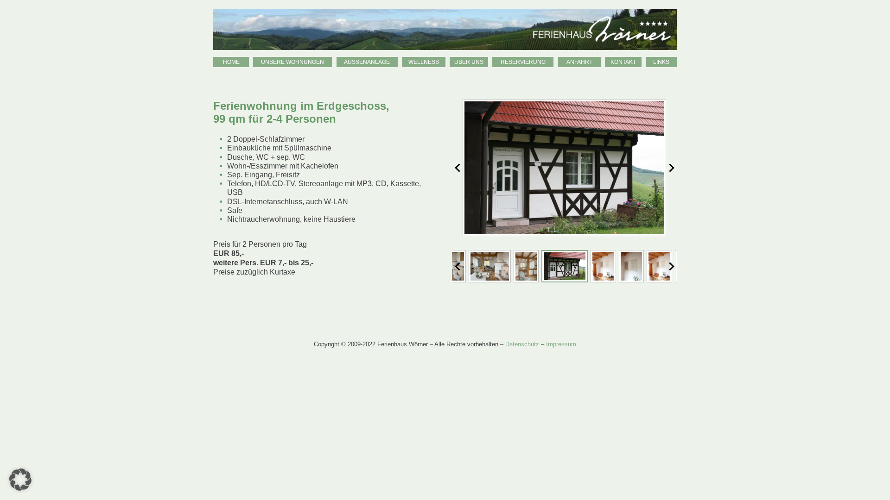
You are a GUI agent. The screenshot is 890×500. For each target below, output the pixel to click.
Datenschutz (522, 344)
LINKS (661, 62)
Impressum (561, 344)
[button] (20, 479)
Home (231, 62)
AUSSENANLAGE (367, 62)
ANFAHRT (579, 62)
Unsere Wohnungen (292, 62)
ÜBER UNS (468, 62)
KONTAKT (623, 62)
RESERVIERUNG (523, 62)
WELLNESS (423, 62)
